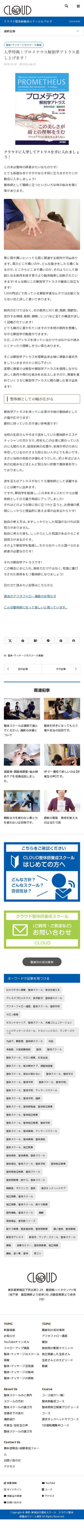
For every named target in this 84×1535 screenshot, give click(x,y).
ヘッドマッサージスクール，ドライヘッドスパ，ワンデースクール (40, 1032)
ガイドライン (13, 1489)
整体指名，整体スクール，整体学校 (25, 1163)
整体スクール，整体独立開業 (22, 1114)
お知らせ (9, 1336)
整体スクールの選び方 (18, 1407)
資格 (8, 1245)
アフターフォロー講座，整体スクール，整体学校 (33, 1006)
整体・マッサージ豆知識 (19, 1366)
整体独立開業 (58, 1163)
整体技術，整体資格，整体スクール (25, 1155)
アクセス (9, 1466)
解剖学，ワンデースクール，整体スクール (52, 1237)
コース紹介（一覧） (53, 1395)
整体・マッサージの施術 (19, 1372)
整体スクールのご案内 (18, 1395)
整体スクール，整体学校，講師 (23, 1098)
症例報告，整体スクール (19, 1212)
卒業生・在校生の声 (16, 1425)
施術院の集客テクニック (57, 1348)
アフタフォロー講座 (54, 1336)
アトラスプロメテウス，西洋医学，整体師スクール (34, 998)
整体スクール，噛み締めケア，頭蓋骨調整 (29, 1066)
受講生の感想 (13, 1496)
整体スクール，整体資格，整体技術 (25, 1139)
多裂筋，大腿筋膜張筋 (18, 1049)
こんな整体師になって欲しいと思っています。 (36, 607)
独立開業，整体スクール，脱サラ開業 (27, 1204)
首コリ (37, 1253)
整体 (38, 1049)
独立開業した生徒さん (56, 1354)
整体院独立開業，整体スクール (23, 1171)
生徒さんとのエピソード (57, 1360)
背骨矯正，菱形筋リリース (21, 1221)
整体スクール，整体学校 (19, 1082)
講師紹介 (9, 1419)
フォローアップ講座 (16, 1348)
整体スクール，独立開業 (19, 1147)
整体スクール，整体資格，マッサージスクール (31, 1131)
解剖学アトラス (14, 1237)
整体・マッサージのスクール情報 (23, 45)
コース (48, 1489)
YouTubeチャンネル (16, 1342)
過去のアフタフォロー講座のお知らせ (30, 596)
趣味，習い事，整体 (17, 1253)
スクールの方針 (14, 1401)
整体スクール (54, 1049)
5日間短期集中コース (55, 1425)
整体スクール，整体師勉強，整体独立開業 (29, 1106)
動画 (45, 1366)
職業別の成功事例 (42, 962)
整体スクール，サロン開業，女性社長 (27, 1057)
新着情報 (9, 1330)
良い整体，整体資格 (64, 1229)
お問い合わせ (12, 1460)
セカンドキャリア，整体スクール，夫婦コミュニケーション (39, 1022)
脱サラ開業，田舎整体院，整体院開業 (27, 1229)
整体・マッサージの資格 (19, 1378)
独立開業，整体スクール (19, 1196)
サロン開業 (12, 1014)
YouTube (50, 1483)
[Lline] (48, 640)
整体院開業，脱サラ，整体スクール (25, 1180)
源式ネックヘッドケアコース (60, 1419)
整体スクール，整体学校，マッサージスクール (31, 1090)
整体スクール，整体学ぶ (59, 1074)
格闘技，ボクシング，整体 (21, 1188)
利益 (51, 1041)
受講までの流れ (14, 1413)
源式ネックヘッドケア (53, 1188)
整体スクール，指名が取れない (23, 1074)
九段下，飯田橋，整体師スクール (24, 1041)
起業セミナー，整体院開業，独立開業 (37, 1245)
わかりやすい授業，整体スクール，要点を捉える (33, 990)
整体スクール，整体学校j (52, 1082)
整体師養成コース (53, 1401)
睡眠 (41, 1212)
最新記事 (9, 31)
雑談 (45, 1342)
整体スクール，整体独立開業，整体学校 (28, 1122)
